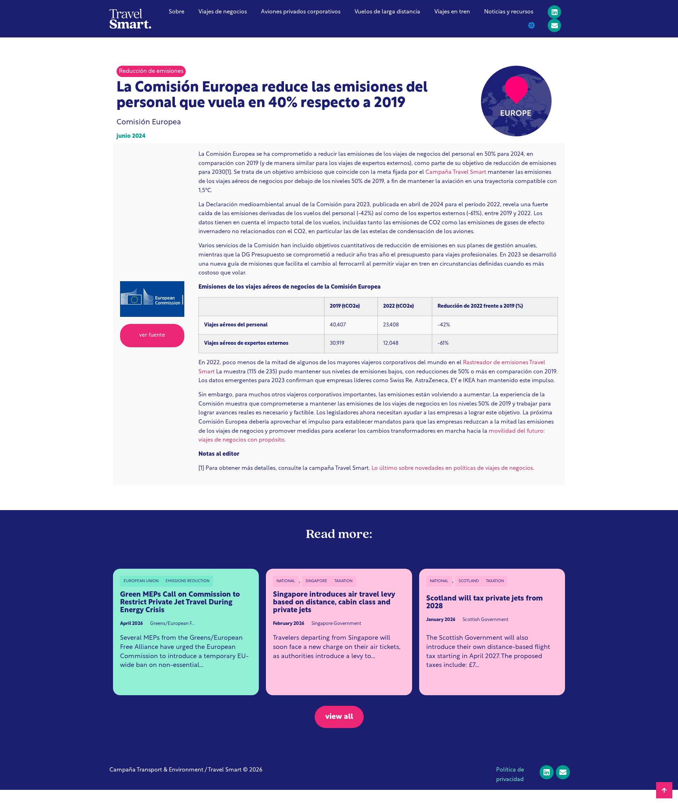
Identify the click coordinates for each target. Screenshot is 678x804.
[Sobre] (554, 25)
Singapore (316, 581)
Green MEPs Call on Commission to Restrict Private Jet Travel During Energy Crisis (180, 602)
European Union (141, 581)
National (285, 581)
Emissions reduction (187, 581)
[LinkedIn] (554, 12)
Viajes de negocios (222, 12)
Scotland (469, 581)
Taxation (343, 581)
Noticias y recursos (508, 12)
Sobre (176, 12)
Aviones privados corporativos (300, 12)
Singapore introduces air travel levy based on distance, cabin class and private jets (334, 602)
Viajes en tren (452, 12)
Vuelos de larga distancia (387, 12)
